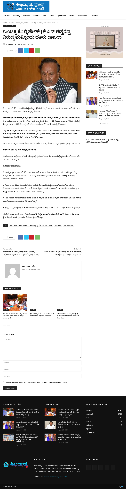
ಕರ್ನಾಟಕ (11, 22)
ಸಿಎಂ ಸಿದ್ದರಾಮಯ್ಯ (68, 225)
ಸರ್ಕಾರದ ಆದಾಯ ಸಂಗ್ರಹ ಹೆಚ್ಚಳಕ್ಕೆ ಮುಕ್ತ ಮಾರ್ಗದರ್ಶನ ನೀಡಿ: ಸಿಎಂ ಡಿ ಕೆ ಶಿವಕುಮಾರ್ (68, 316)
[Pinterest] (31, 50)
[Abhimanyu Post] (4, 44)
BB (122, 487)
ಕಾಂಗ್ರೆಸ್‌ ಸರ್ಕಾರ (23, 225)
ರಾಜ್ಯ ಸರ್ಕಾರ (58, 225)
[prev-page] (4, 323)
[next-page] (8, 323)
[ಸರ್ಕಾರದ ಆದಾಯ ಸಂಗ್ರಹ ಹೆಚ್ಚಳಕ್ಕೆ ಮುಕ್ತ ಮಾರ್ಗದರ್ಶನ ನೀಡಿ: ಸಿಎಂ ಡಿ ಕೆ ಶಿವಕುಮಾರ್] (69, 302)
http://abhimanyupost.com (31, 269)
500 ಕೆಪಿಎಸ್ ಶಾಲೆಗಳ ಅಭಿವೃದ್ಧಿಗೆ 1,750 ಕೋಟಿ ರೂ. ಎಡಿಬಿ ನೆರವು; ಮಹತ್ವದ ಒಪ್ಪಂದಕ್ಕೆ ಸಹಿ (15, 316)
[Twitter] (26, 50)
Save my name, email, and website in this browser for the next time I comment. (37, 382)
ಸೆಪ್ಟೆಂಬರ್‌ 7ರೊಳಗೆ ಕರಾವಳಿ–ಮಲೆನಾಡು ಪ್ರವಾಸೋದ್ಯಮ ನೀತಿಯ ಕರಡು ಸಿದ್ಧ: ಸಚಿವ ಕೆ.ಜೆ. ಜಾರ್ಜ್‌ (110, 113)
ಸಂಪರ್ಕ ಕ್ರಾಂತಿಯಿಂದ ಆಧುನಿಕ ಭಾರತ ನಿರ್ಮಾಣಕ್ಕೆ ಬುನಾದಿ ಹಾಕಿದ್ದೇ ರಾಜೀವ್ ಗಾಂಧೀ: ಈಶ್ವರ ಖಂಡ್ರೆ (28, 412)
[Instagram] (107, 467)
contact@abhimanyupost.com (55, 476)
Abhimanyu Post (14, 44)
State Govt (13, 225)
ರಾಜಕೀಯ (12, 26)
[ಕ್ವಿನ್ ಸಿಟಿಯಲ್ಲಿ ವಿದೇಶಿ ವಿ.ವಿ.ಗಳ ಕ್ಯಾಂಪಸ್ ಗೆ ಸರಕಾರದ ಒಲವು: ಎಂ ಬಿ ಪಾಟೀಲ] (42, 302)
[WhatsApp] (37, 50)
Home (5, 22)
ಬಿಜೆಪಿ (50, 225)
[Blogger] (88, 467)
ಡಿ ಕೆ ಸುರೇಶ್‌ (43, 225)
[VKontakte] (113, 467)
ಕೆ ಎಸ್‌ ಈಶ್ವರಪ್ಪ (34, 225)
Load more (104, 123)
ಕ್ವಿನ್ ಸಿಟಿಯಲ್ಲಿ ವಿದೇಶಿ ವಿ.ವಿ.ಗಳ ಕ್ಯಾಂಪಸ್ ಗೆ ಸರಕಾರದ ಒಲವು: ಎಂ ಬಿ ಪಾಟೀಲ (110, 87)
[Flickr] (100, 467)
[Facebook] (20, 50)
